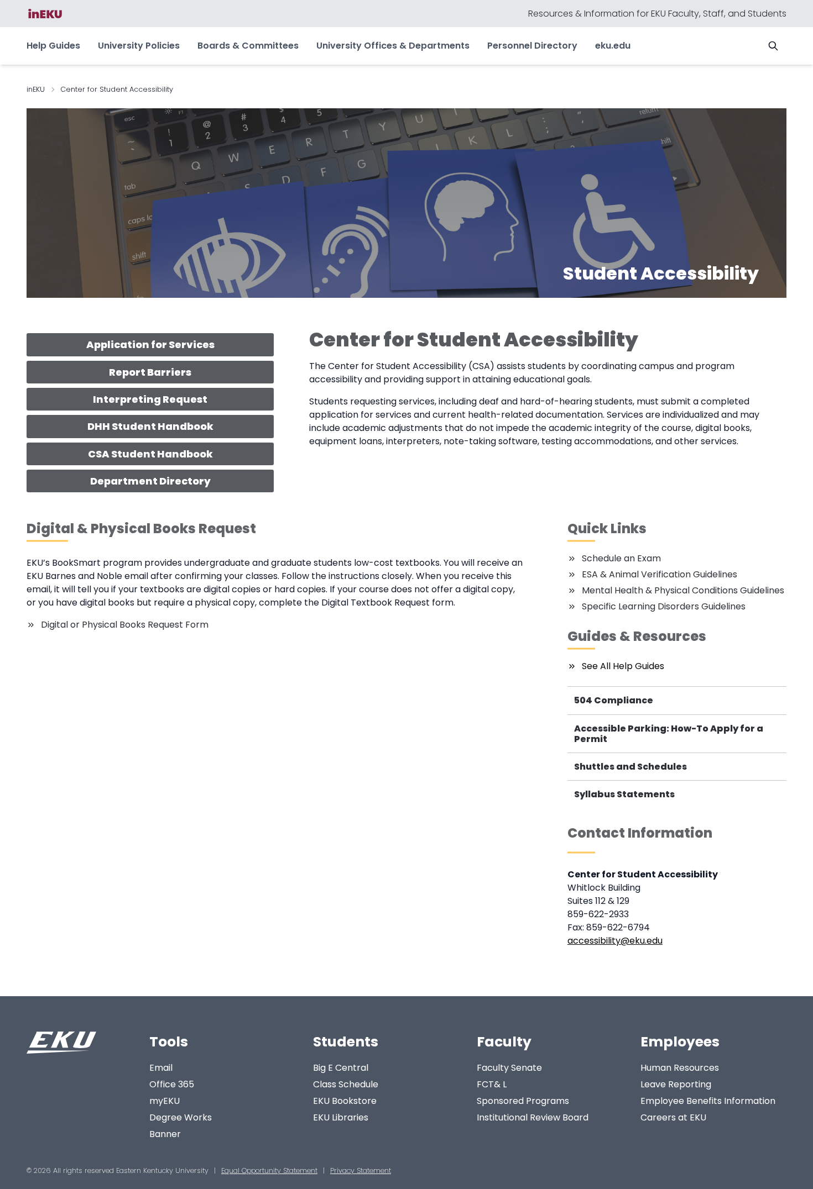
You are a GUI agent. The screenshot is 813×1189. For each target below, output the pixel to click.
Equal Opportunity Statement (269, 1170)
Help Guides (53, 45)
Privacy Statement (360, 1170)
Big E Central (340, 1067)
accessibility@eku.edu (615, 940)
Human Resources (679, 1067)
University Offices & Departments (393, 45)
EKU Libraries (340, 1117)
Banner (165, 1134)
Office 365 (171, 1084)
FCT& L (492, 1084)
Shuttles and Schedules (630, 766)
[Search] (773, 46)
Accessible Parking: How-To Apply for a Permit (668, 733)
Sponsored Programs (523, 1101)
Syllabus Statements (624, 794)
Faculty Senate (509, 1067)
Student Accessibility (661, 273)
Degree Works (180, 1117)
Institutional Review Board (532, 1117)
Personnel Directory (532, 45)
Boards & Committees (248, 45)
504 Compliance (613, 700)
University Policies (139, 45)
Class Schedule (345, 1084)
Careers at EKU (673, 1117)
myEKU (164, 1101)
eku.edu (612, 45)
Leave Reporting (675, 1084)
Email (161, 1067)
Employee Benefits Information (707, 1101)
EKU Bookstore (345, 1101)
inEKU (36, 89)
